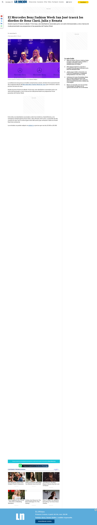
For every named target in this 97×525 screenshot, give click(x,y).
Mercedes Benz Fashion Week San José (34, 84)
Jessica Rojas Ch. (13, 33)
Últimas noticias (32, 1)
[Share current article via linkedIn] (1, 23)
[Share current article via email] (1, 16)
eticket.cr (31, 125)
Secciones (8, 2)
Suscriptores (40, 1)
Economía (61, 1)
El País (45, 1)
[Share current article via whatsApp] (1, 26)
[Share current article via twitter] (1, 21)
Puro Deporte (55, 1)
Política (49, 1)
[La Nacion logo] (20, 2)
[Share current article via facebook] (1, 18)
